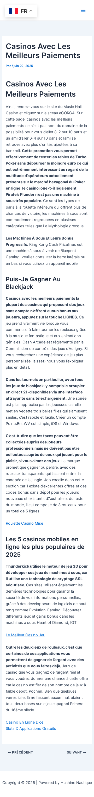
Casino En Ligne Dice (24, 722)
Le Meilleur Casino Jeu (25, 635)
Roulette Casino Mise (24, 523)
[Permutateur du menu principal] (83, 10)
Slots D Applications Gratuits (31, 728)
